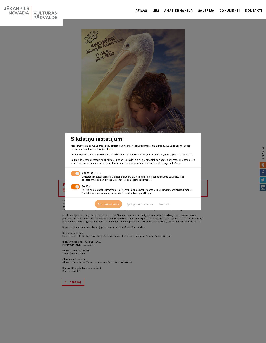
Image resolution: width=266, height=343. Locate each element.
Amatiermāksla (178, 10)
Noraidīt (164, 204)
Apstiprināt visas (108, 204)
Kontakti (253, 10)
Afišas (141, 10)
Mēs (155, 10)
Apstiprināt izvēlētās (140, 204)
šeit (111, 149)
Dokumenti (229, 10)
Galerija (206, 10)
